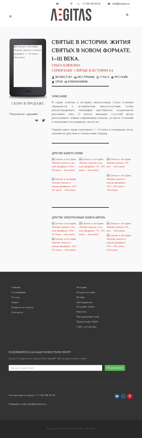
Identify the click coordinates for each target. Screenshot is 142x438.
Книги (14, 302)
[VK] (57, 4)
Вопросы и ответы (22, 307)
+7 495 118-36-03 (45, 395)
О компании (18, 292)
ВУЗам (80, 297)
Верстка (81, 311)
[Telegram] (64, 4)
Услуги (15, 297)
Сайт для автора (86, 326)
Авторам (81, 287)
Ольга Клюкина (66, 65)
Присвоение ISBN (87, 321)
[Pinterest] (71, 4)
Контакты (17, 312)
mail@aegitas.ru (36, 404)
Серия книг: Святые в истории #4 (82, 71)
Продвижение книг (87, 316)
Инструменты (84, 302)
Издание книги (85, 306)
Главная (15, 287)
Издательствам (85, 292)
